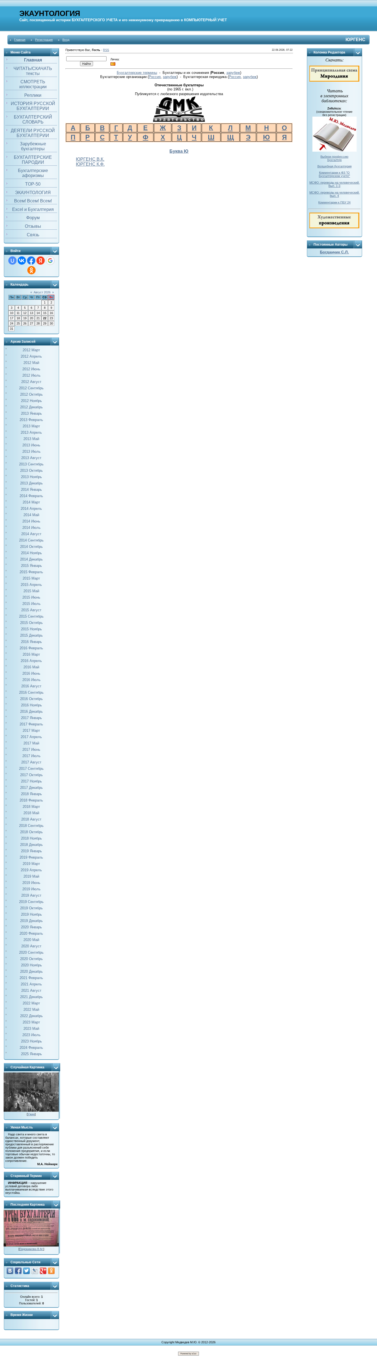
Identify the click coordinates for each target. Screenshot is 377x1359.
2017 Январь (31, 718)
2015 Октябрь (31, 623)
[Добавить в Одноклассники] (51, 1270)
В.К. (99, 159)
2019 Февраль (31, 857)
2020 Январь (31, 927)
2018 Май (31, 813)
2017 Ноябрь (31, 781)
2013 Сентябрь (31, 464)
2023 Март (31, 1022)
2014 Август (31, 534)
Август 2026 (42, 292)
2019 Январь (31, 851)
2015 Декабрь (31, 635)
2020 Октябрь (31, 959)
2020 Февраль (31, 933)
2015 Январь (31, 566)
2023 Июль (31, 1035)
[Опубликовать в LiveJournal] (34, 1270)
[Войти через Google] (50, 260)
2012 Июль (31, 375)
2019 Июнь (31, 883)
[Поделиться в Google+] (43, 1270)
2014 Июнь (31, 521)
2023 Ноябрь (31, 1041)
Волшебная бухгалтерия (334, 166)
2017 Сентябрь (31, 768)
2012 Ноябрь (31, 401)
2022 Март (31, 1003)
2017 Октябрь (31, 775)
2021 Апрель (31, 984)
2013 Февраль (31, 420)
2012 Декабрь (31, 407)
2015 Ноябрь (31, 629)
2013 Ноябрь (31, 477)
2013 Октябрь (31, 470)
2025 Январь (31, 1054)
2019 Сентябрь (31, 902)
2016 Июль (31, 680)
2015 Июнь (31, 597)
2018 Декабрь (31, 845)
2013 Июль (31, 451)
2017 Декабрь (31, 788)
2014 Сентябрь (31, 540)
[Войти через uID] (12, 260)
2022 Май (31, 1009)
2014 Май (31, 515)
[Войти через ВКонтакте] (22, 260)
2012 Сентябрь (31, 388)
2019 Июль (31, 889)
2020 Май (31, 940)
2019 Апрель (31, 870)
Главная (19, 39)
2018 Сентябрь (31, 826)
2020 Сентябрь (31, 952)
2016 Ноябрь (31, 705)
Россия (155, 77)
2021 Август (31, 990)
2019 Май (31, 876)
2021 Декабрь (31, 997)
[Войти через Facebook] (31, 260)
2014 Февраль (31, 496)
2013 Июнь (31, 445)
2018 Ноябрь (31, 838)
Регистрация (44, 39)
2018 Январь (31, 794)
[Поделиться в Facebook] (18, 1270)
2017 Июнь (31, 749)
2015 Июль (31, 604)
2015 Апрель (31, 585)
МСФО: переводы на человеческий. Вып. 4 (334, 194)
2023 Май (31, 1028)
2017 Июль (31, 756)
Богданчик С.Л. (334, 252)
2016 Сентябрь (31, 692)
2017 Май (31, 743)
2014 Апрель (31, 508)
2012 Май (31, 363)
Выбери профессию (334, 156)
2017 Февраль (31, 724)
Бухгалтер (334, 160)
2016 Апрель (31, 661)
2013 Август (31, 458)
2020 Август (31, 946)
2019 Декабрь (31, 921)
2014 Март (31, 502)
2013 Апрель (31, 432)
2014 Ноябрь (31, 553)
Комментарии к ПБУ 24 (334, 202)
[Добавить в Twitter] (26, 1270)
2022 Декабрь (31, 1016)
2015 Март (31, 578)
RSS (106, 50)
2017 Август (31, 762)
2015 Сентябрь (31, 616)
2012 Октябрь (31, 394)
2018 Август (31, 819)
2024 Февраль (31, 1048)
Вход (65, 39)
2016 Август (31, 686)
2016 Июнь (31, 673)
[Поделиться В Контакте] (10, 1270)
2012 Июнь (31, 369)
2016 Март (31, 654)
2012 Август (31, 382)
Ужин (31, 1114)
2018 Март (31, 807)
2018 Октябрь (31, 832)
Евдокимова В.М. (31, 1249)
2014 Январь (31, 489)
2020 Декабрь (31, 971)
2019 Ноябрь (31, 914)
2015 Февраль (31, 572)
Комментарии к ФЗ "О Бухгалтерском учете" (334, 174)
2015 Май (31, 591)
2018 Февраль (31, 800)
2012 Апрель (31, 356)
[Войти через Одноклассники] (31, 270)
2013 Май (31, 439)
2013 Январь (31, 413)
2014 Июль (31, 528)
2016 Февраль (31, 648)
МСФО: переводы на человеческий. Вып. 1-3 (334, 184)
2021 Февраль (31, 978)
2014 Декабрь (31, 559)
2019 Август (31, 895)
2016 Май (31, 667)
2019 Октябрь (31, 908)
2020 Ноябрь (31, 965)
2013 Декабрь (31, 483)
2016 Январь (31, 642)
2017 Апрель (31, 737)
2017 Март (31, 730)
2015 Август (31, 610)
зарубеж (233, 73)
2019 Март (31, 864)
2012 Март (31, 350)
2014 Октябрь (31, 547)
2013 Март (31, 426)
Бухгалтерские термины (137, 73)
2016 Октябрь (31, 699)
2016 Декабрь (31, 711)
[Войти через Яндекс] (40, 260)
